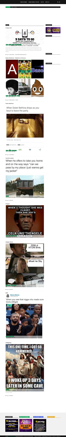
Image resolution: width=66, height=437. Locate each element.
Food (15, 95)
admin (7, 45)
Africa (7, 95)
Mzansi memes (11, 54)
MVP (7, 293)
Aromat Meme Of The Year (34, 2)
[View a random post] (59, 2)
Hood (15, 235)
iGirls (13, 336)
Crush (12, 95)
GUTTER (42, 2)
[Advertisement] (33, 16)
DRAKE (10, 44)
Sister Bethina (10, 103)
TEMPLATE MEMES (23, 2)
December (11, 289)
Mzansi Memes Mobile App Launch (20, 54)
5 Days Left (9, 28)
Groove (13, 44)
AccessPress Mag (30, 436)
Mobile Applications (18, 44)
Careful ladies (10, 158)
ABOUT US (47, 2)
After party (11, 200)
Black (7, 44)
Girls (9, 235)
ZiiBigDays (8, 342)
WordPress (22, 436)
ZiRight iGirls (9, 242)
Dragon (8, 203)
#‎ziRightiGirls (8, 285)
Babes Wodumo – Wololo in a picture (16, 58)
